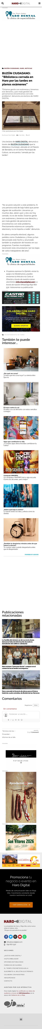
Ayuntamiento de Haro (14, 335)
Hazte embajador (11, 959)
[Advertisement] (21, 43)
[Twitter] (11, 937)
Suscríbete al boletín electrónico (18, 971)
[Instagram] (15, 937)
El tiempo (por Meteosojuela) (16, 968)
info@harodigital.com (25, 282)
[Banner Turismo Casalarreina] (21, 866)
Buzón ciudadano (11, 68)
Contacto (8, 981)
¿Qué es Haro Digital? (13, 955)
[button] (21, 1019)
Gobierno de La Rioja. (18, 995)
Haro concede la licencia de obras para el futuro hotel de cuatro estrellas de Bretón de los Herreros (21, 692)
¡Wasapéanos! (9, 978)
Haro (22, 68)
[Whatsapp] (24, 937)
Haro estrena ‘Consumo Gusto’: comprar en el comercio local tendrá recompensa (19, 667)
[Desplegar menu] (39, 3)
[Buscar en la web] (3, 3)
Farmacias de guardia (13, 965)
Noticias (28, 68)
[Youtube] (20, 937)
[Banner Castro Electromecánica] (21, 303)
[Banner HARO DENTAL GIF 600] (21, 20)
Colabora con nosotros (14, 974)
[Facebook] (6, 937)
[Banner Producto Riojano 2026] (21, 822)
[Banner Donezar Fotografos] (21, 769)
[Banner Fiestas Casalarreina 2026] (21, 849)
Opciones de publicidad (13, 962)
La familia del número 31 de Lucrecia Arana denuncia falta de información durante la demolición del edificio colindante (18, 642)
